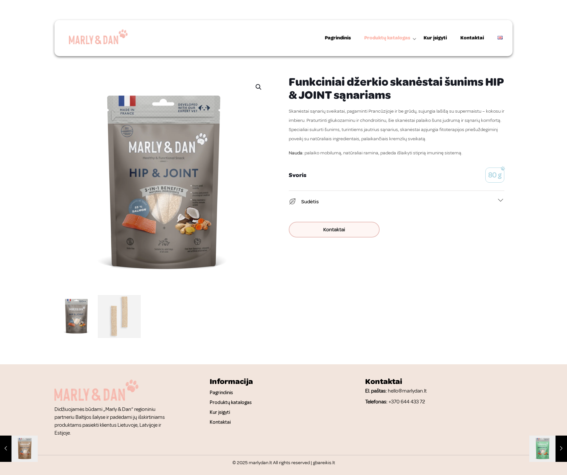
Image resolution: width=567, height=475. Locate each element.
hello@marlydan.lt (407, 391)
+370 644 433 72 (406, 401)
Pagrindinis (221, 393)
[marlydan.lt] (96, 38)
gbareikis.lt (324, 463)
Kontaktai (334, 229)
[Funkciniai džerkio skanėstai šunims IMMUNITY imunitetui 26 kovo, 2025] (548, 449)
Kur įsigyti (220, 412)
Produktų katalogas (231, 402)
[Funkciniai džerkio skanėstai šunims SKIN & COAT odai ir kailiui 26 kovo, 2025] (19, 449)
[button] (258, 87)
